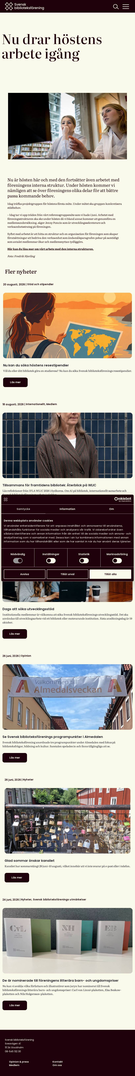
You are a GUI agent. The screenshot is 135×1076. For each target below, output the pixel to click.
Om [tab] (111, 509)
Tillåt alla (110, 574)
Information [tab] (67, 509)
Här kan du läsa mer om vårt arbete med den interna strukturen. (50, 249)
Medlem (14, 1065)
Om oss (57, 1065)
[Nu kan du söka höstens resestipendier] (67, 325)
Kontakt (58, 1061)
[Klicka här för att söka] (115, 6)
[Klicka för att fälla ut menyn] (126, 6)
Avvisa (24, 574)
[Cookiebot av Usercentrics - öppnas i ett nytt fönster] (116, 499)
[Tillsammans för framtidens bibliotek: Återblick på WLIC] (67, 445)
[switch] (51, 560)
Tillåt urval (67, 574)
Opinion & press (19, 1061)
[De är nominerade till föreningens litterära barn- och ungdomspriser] (67, 940)
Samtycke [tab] (23, 509)
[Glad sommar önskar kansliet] (67, 821)
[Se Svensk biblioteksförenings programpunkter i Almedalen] (67, 697)
